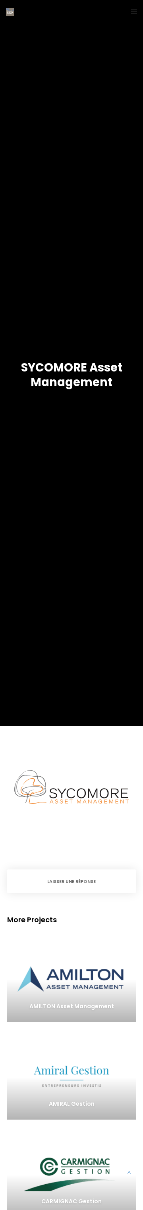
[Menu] (131, 12)
